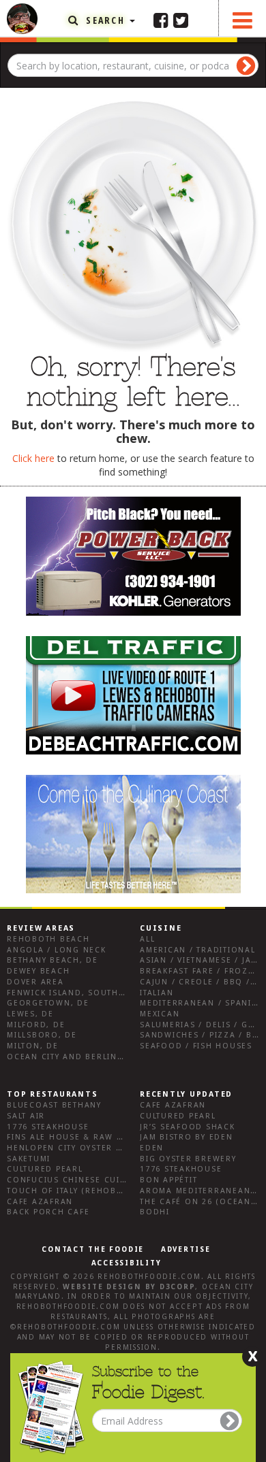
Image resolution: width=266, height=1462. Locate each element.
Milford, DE (36, 1024)
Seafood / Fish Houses (196, 1046)
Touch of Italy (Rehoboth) (72, 1190)
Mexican (159, 1014)
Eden (152, 1148)
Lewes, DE (30, 1014)
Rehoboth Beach (48, 939)
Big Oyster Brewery (188, 1158)
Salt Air (26, 1116)
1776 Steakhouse (48, 1127)
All (147, 939)
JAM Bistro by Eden (186, 1137)
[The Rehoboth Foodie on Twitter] (180, 19)
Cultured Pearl (45, 1169)
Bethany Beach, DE (52, 960)
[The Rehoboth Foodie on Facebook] (160, 19)
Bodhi (155, 1212)
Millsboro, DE (42, 1035)
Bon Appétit (168, 1180)
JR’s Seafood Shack (187, 1127)
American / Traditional (198, 950)
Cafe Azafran (40, 1201)
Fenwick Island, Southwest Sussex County (112, 992)
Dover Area (35, 982)
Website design (102, 1286)
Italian (156, 992)
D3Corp (178, 1286)
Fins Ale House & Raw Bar (70, 1137)
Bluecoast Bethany (54, 1105)
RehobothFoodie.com (149, 1276)
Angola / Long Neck (56, 950)
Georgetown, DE (48, 1003)
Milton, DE (33, 1046)
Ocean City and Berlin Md (70, 1056)
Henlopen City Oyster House (77, 1148)
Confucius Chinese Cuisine (74, 1180)
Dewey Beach (38, 971)
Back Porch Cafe (48, 1212)
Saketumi (28, 1158)
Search (105, 20)
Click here (33, 458)
